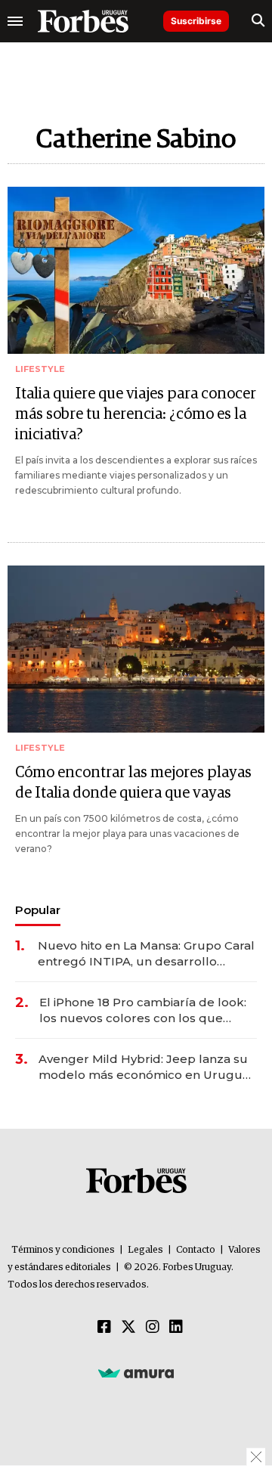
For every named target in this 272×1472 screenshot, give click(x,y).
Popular (37, 910)
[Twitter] (128, 1327)
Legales (145, 1250)
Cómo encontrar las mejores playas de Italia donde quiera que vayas (133, 783)
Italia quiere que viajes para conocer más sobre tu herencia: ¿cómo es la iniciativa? (135, 414)
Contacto (195, 1250)
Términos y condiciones (63, 1250)
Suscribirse (196, 20)
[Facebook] (104, 1327)
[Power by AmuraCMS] (136, 1372)
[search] (258, 21)
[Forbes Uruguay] (83, 21)
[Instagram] (152, 1327)
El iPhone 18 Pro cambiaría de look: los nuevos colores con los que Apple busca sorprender (142, 1010)
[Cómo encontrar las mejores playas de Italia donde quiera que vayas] (136, 649)
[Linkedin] (176, 1327)
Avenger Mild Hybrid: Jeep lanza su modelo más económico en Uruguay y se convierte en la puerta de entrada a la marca (147, 1067)
